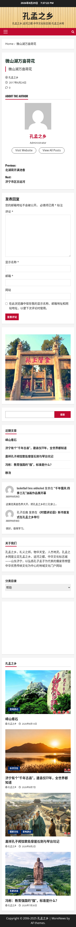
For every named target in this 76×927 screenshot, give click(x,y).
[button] (5, 31)
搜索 (62, 414)
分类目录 (11, 581)
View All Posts (52, 150)
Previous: (15, 167)
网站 (8, 290)
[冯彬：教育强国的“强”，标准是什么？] (38, 874)
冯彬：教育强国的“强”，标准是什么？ (29, 464)
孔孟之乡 (38, 15)
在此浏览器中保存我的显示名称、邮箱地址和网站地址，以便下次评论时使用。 (38, 306)
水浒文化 (14, 768)
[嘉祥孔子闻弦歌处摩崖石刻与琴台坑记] (38, 815)
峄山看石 (11, 440)
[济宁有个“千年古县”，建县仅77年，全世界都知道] (38, 751)
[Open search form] (73, 31)
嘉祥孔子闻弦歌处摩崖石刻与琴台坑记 (29, 456)
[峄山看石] (38, 692)
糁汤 (8, 472)
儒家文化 (14, 831)
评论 (9, 212)
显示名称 (12, 262)
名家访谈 (14, 890)
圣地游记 (14, 709)
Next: (15, 179)
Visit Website (24, 150)
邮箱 (9, 276)
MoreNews (59, 918)
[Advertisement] (31, 627)
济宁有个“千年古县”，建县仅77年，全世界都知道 (36, 448)
